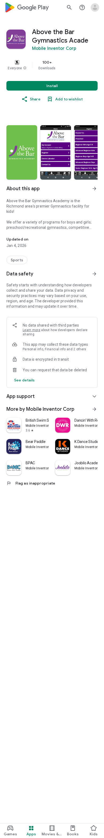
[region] (52, 65)
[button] (24, 68)
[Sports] (16, 260)
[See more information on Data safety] (94, 273)
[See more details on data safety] (24, 380)
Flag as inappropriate (30, 483)
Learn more (31, 330)
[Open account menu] (95, 7)
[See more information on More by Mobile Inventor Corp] (94, 409)
